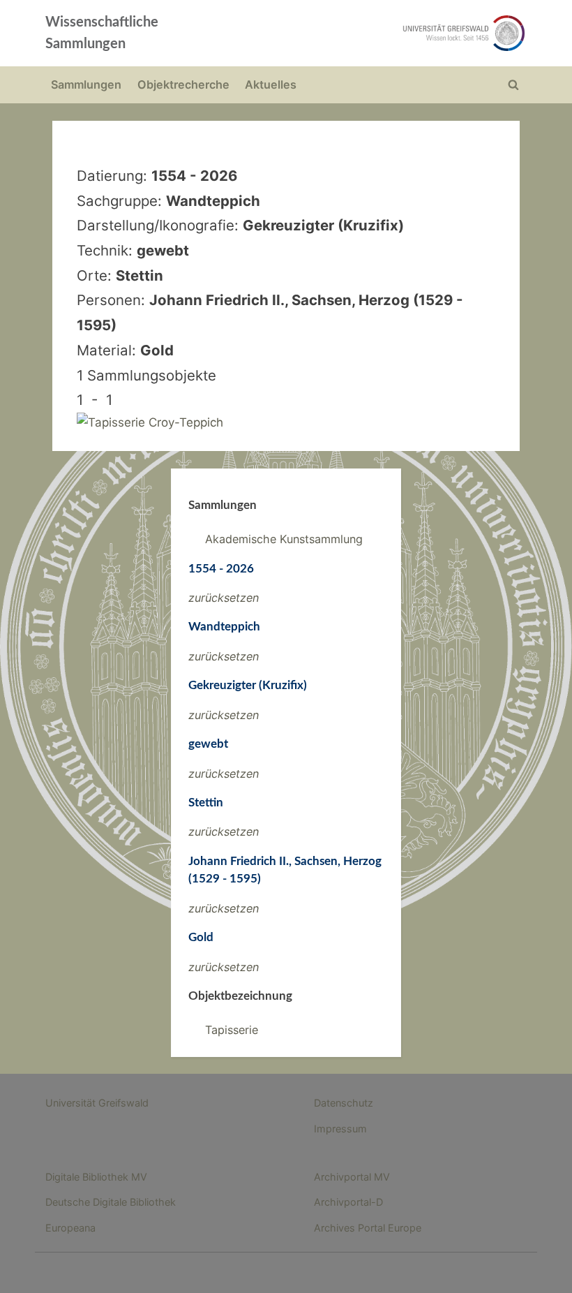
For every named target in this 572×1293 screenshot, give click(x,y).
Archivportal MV (352, 1177)
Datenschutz (343, 1103)
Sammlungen (86, 84)
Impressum (340, 1129)
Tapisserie (231, 1030)
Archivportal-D (348, 1202)
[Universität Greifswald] (382, 33)
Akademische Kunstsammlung (284, 539)
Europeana (70, 1228)
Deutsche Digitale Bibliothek (110, 1202)
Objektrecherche (183, 84)
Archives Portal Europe (367, 1228)
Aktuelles (270, 84)
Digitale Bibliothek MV (96, 1177)
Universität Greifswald (97, 1103)
